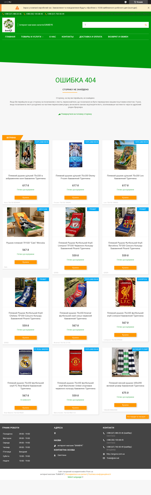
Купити (26, 197)
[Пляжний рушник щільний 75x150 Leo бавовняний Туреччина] (125, 155)
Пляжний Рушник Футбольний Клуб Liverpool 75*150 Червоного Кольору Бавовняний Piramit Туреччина (75, 246)
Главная (10, 37)
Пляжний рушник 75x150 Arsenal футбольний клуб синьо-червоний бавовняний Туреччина (75, 316)
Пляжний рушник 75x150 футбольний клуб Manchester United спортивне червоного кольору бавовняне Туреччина (75, 386)
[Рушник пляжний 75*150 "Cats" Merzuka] (26, 222)
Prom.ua (89, 472)
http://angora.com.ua (116, 454)
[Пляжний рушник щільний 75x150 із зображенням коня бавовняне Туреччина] (26, 155)
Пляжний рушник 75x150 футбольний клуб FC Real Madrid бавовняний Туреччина (26, 386)
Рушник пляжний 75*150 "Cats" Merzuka (25, 243)
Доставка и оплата (90, 37)
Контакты (68, 37)
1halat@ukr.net (113, 458)
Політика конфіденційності (99, 474)
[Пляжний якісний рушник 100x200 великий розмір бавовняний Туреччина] (125, 362)
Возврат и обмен (118, 37)
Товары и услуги (31, 37)
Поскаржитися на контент (76, 474)
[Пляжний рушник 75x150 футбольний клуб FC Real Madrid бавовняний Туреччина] (26, 362)
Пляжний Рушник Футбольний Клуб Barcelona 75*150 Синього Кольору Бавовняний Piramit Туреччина (125, 246)
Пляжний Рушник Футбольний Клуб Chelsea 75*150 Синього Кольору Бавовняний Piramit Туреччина (26, 316)
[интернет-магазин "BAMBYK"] (8, 25)
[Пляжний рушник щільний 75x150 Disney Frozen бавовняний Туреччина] (75, 155)
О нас (52, 37)
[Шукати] (146, 25)
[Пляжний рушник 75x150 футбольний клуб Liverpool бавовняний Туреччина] (125, 292)
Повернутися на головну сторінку (76, 114)
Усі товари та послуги (136, 417)
